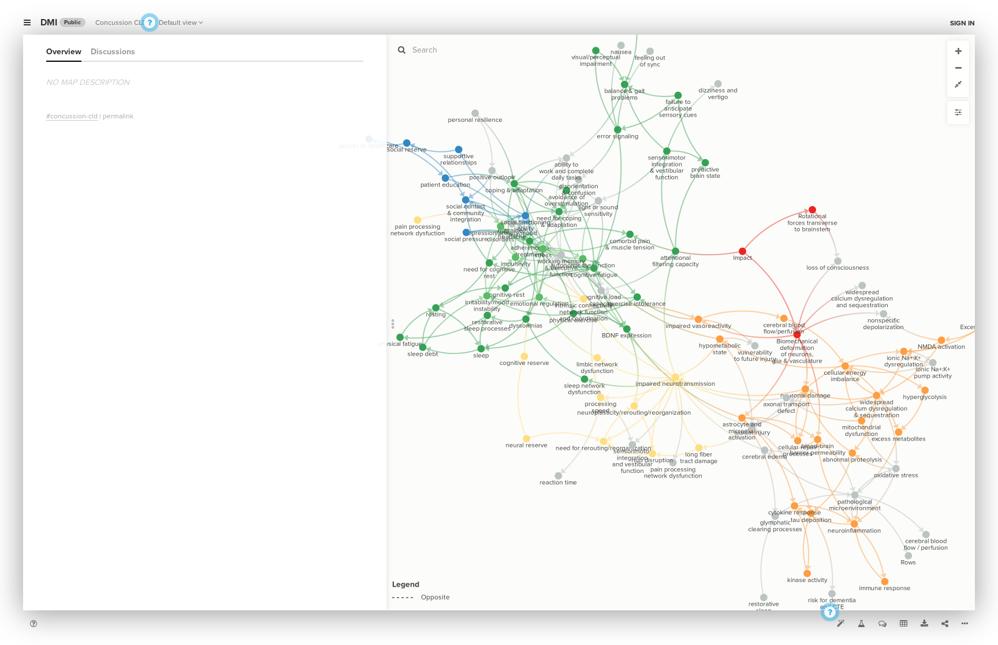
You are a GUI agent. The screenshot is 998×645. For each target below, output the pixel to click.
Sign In (962, 23)
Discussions (113, 52)
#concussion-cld (72, 116)
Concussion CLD (121, 22)
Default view (178, 22)
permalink (118, 116)
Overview (63, 52)
